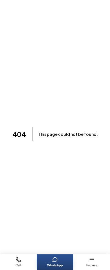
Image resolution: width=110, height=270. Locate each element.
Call (18, 265)
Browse (91, 265)
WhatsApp (55, 265)
